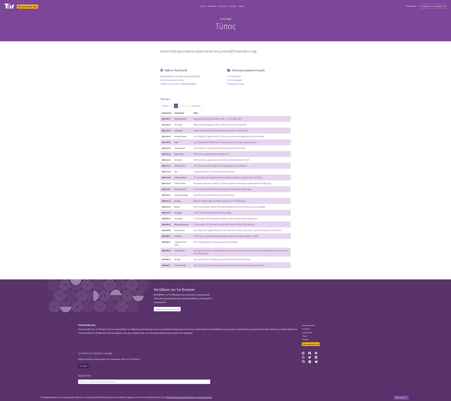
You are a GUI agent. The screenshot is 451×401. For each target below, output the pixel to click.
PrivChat (305, 339)
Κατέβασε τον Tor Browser (432, 6)
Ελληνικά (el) (411, 6)
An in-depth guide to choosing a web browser (216, 241)
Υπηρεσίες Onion (235, 83)
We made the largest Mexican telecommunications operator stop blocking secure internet (237, 230)
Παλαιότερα (195, 106)
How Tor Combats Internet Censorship (212, 212)
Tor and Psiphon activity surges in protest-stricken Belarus (222, 259)
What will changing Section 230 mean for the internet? (220, 124)
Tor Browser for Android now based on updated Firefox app (222, 189)
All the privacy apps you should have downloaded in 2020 (221, 159)
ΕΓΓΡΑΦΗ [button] (83, 366)
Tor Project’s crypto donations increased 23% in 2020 (219, 148)
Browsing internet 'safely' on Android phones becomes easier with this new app (232, 183)
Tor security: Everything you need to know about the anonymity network (229, 265)
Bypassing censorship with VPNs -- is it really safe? (218, 118)
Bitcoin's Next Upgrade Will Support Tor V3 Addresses (220, 200)
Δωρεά (241, 6)
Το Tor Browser (234, 80)
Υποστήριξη (212, 6)
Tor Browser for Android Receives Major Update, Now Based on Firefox (228, 177)
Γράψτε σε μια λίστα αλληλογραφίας (178, 83)
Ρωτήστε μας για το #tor (172, 80)
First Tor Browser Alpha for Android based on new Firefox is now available (229, 206)
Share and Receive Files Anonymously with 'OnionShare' (221, 130)
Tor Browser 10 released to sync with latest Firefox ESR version (224, 224)
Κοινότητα (223, 6)
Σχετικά (202, 6)
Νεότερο (165, 106)
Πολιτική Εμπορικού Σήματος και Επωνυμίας (189, 397)
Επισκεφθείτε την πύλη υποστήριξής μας (180, 76)
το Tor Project (234, 76)
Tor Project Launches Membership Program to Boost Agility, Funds (226, 236)
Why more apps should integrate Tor (211, 153)
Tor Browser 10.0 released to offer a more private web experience (225, 218)
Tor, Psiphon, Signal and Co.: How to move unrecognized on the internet (229, 136)
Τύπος (304, 336)
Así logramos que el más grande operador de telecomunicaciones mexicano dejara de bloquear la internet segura (241, 252)
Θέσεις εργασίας (308, 325)
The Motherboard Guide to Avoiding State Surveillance (220, 165)
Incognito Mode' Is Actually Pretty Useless (214, 171)
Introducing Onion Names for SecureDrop (214, 195)
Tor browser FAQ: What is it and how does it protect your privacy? (225, 142)
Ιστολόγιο (233, 6)
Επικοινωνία (307, 332)
